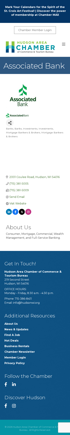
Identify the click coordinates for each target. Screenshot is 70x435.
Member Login (15, 357)
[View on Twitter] (22, 213)
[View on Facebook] (15, 213)
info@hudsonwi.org (26, 302)
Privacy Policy (14, 363)
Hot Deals (11, 340)
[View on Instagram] (28, 213)
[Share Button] (10, 123)
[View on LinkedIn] (9, 213)
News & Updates (16, 329)
